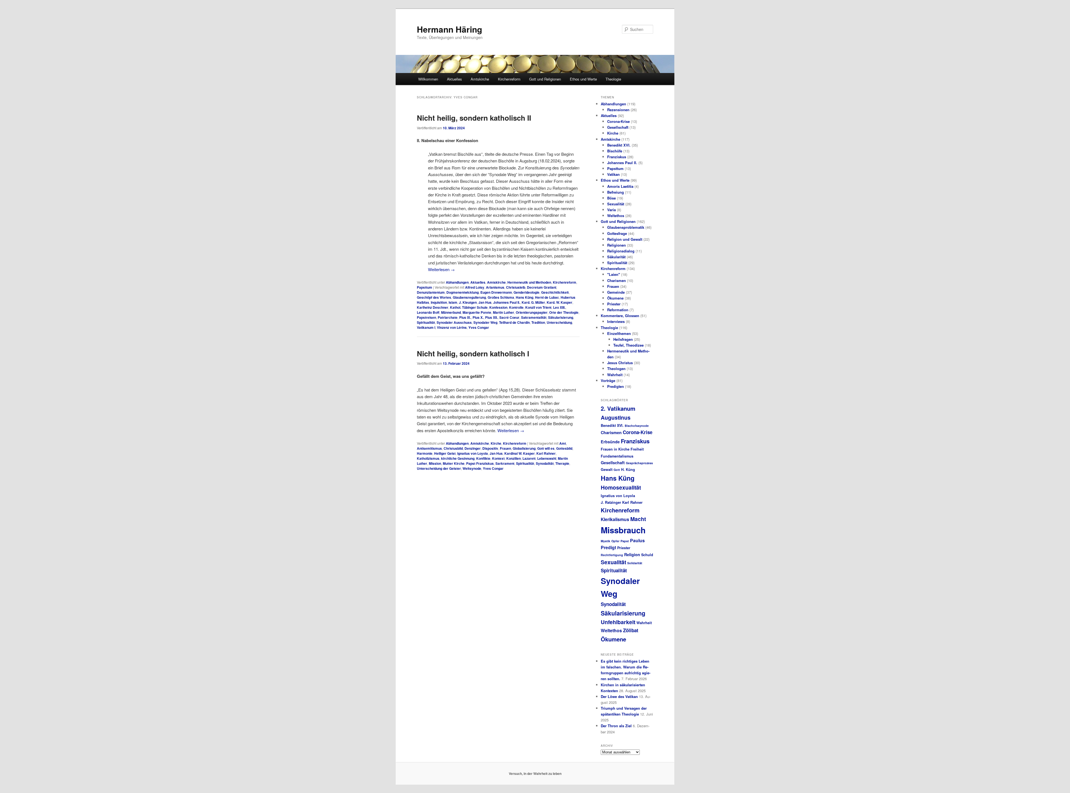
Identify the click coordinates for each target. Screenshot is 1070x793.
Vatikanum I (426, 327)
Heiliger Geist (445, 453)
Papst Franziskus (480, 463)
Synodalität (545, 463)
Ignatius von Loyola (472, 453)
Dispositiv (490, 448)
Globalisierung (524, 448)
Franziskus (616, 156)
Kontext (498, 458)
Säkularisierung (560, 317)
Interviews (616, 321)
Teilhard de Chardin (514, 322)
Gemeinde (616, 292)
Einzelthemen (619, 333)
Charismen (616, 280)
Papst (625, 541)
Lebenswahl (546, 458)
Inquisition (439, 302)
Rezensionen (618, 109)
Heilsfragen (623, 339)
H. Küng (628, 469)
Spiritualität (426, 322)
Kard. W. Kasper (559, 302)
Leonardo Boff (428, 312)
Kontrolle (516, 307)
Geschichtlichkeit (555, 292)
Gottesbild (564, 448)
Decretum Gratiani (541, 287)
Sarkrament (504, 463)
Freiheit (637, 449)
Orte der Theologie (563, 312)
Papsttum (424, 287)
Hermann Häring (449, 29)
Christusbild (453, 448)
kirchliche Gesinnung (458, 458)
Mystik (605, 541)
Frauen (505, 448)
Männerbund (451, 312)
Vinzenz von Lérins (452, 327)
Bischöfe (614, 151)
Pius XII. (491, 317)
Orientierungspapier (532, 312)
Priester (614, 304)
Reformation (617, 309)
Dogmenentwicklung (462, 292)
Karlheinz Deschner (432, 307)
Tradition (538, 322)
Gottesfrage (617, 233)
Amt (562, 443)
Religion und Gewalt (624, 239)
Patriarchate (448, 317)
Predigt (608, 547)
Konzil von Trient (538, 307)
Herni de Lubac (547, 297)
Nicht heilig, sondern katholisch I (473, 353)
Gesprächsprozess (639, 463)
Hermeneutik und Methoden (529, 282)
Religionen (616, 245)
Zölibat (630, 630)
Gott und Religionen (545, 79)
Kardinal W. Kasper (519, 453)
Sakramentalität (533, 317)
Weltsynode (472, 468)
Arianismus (495, 287)
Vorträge (608, 380)
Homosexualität (621, 487)
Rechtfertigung (612, 555)
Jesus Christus (620, 362)
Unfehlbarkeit (618, 622)
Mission (435, 463)
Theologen (616, 368)
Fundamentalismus (617, 456)
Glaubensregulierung (469, 297)
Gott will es (546, 448)
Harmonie (424, 453)
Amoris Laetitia (620, 186)
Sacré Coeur (509, 317)
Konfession (498, 307)
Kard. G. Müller (533, 302)
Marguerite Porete (477, 312)
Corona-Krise (618, 121)
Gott (617, 470)
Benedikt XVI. (619, 145)
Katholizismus (428, 458)
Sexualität (615, 203)
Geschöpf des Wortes (434, 297)
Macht (638, 519)
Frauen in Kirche (615, 449)
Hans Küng (524, 297)
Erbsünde (610, 441)
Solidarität (634, 563)
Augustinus (616, 417)
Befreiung (615, 192)
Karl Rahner (546, 453)
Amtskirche (480, 79)
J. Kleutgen (468, 302)
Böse (611, 198)
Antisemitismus (429, 448)
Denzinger (473, 448)
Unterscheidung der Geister (439, 468)
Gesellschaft (617, 127)
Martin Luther (503, 312)
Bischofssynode (637, 426)
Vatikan (613, 174)
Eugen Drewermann (496, 292)
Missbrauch (623, 530)
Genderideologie (526, 292)
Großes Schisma (501, 297)
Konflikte (483, 458)
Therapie (562, 463)
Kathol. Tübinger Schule (469, 307)
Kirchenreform (509, 79)
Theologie (613, 79)
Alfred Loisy (474, 287)
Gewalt (606, 469)
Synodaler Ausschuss (454, 322)
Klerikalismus (615, 519)
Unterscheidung (559, 322)
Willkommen (428, 79)
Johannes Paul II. (506, 302)
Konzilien (513, 458)
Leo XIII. (559, 307)
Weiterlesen (441, 269)
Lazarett (529, 458)
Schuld (647, 554)
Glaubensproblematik (625, 227)
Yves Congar (478, 327)
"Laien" (613, 274)
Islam (453, 302)
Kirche (496, 443)
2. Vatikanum (618, 408)
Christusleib (515, 287)
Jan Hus (485, 302)
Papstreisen (426, 317)
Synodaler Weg (485, 322)
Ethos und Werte (583, 79)
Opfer (615, 541)
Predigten (615, 386)
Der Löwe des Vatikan (619, 696)
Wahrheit (614, 374)
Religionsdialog (620, 251)
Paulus (637, 540)
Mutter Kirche (454, 463)
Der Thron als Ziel (616, 725)
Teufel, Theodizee (628, 345)
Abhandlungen (457, 282)
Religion (632, 554)
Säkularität (616, 256)
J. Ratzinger (611, 502)
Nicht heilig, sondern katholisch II (474, 118)
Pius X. (478, 317)
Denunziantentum (431, 292)
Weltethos (615, 215)
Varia (611, 209)
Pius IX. (465, 317)
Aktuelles (454, 79)
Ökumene (615, 298)
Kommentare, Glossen (620, 315)
